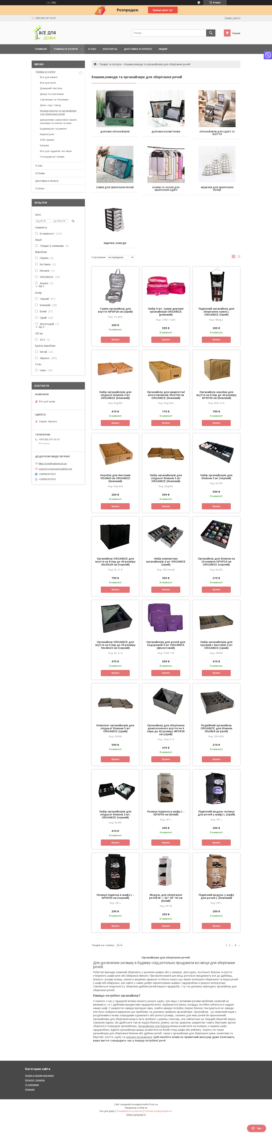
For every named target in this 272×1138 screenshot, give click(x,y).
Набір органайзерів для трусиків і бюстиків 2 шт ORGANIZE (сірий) (216, 645)
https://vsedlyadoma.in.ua (52, 463)
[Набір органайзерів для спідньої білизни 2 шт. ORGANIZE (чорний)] (115, 788)
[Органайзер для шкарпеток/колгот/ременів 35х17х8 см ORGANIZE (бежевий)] (165, 368)
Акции (163, 49)
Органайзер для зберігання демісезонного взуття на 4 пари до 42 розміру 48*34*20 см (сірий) (165, 730)
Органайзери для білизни (154, 1026)
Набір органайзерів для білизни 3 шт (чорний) (216, 477)
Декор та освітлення (52, 94)
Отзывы (40, 173)
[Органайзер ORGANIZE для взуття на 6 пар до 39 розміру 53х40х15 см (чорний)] (115, 618)
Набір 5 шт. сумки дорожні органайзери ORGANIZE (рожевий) (166, 311)
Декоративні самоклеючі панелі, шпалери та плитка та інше (58, 121)
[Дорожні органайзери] (115, 108)
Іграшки (44, 145)
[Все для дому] (44, 39)
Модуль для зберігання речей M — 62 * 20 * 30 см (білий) (165, 897)
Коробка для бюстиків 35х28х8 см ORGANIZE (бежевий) (115, 478)
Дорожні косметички (166, 131)
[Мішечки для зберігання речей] (217, 164)
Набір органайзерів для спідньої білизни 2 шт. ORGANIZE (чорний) (115, 814)
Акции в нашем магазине (39, 1075)
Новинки (30, 1089)
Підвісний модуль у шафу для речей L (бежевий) (216, 896)
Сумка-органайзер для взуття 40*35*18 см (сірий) (115, 310)
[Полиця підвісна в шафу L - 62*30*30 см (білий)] (165, 788)
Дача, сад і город (50, 105)
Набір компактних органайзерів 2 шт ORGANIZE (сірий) (166, 561)
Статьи (39, 188)
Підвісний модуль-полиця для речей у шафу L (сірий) (216, 813)
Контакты (110, 49)
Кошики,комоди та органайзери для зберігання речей (58, 112)
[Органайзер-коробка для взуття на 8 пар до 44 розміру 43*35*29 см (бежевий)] (216, 368)
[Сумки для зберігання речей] (115, 164)
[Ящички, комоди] (115, 220)
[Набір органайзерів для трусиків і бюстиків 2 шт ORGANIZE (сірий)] (216, 618)
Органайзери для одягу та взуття (217, 133)
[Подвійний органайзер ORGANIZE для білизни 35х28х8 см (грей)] (216, 702)
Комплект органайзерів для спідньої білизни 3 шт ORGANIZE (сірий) (115, 728)
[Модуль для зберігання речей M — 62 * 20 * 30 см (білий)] (165, 871)
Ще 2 (41, 286)
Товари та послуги (110, 64)
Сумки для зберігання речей (115, 187)
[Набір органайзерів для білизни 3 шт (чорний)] (216, 451)
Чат (259, 1128)
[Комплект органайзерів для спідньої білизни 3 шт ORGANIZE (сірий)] (115, 702)
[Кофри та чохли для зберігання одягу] (166, 164)
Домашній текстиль (51, 88)
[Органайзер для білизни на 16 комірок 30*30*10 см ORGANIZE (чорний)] (216, 535)
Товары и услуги (65, 49)
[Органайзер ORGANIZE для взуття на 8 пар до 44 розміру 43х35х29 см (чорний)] (115, 535)
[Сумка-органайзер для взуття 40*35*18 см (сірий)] (115, 285)
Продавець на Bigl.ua (136, 1108)
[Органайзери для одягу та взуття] (217, 108)
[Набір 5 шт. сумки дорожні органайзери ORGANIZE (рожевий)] (165, 285)
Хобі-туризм (47, 139)
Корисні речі (47, 134)
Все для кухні (48, 82)
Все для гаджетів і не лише (56, 151)
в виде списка (238, 257)
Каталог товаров (35, 1080)
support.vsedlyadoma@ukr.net (55, 468)
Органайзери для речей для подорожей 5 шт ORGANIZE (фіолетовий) (165, 645)
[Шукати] (210, 33)
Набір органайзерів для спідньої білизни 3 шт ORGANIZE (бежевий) (166, 478)
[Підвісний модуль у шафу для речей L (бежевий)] (216, 871)
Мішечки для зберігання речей (217, 188)
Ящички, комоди (115, 243)
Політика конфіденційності (158, 1111)
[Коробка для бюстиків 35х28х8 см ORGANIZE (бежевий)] (115, 451)
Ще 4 (41, 327)
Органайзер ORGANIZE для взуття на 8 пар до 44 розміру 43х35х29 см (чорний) (115, 561)
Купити (115, 339)
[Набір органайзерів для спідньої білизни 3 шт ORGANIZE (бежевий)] (165, 451)
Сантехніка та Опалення (54, 99)
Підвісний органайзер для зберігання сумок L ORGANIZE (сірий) (216, 311)
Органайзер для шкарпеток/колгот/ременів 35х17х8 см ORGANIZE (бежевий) (166, 395)
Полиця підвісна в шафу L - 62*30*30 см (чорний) (115, 896)
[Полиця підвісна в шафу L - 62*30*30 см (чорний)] (115, 871)
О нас (92, 49)
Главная (41, 49)
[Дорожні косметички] (166, 108)
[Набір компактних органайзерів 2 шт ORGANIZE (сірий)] (165, 535)
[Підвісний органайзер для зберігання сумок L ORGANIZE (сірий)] (216, 285)
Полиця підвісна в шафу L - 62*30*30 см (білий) (166, 813)
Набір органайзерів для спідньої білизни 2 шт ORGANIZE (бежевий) (115, 395)
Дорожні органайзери (115, 131)
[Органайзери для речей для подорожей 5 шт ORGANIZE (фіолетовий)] (165, 618)
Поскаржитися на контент (129, 1111)
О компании (32, 1084)
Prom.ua (153, 1104)
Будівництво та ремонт (53, 128)
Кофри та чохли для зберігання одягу (165, 188)
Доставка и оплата (138, 49)
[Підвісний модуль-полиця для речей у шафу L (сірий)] (216, 788)
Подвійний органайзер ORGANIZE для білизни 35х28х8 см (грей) (216, 728)
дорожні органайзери (139, 1037)
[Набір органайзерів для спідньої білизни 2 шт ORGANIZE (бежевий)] (115, 368)
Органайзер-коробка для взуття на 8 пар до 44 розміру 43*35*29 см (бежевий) (216, 395)
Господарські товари (52, 156)
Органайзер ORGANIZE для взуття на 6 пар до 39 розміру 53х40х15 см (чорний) (115, 645)
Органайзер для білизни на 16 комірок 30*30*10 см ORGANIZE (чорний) (216, 561)
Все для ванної (49, 77)
